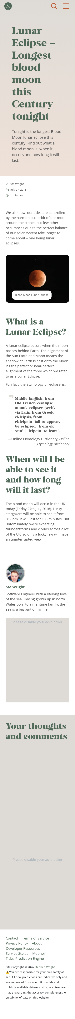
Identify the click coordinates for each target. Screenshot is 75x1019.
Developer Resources (23, 948)
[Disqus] (37, 801)
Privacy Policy (17, 943)
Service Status (17, 953)
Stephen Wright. (45, 967)
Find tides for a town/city (54, 6)
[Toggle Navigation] (66, 6)
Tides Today (8, 6)
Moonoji (39, 953)
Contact (12, 938)
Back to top (64, 1008)
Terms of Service (35, 938)
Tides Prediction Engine (25, 958)
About (37, 943)
